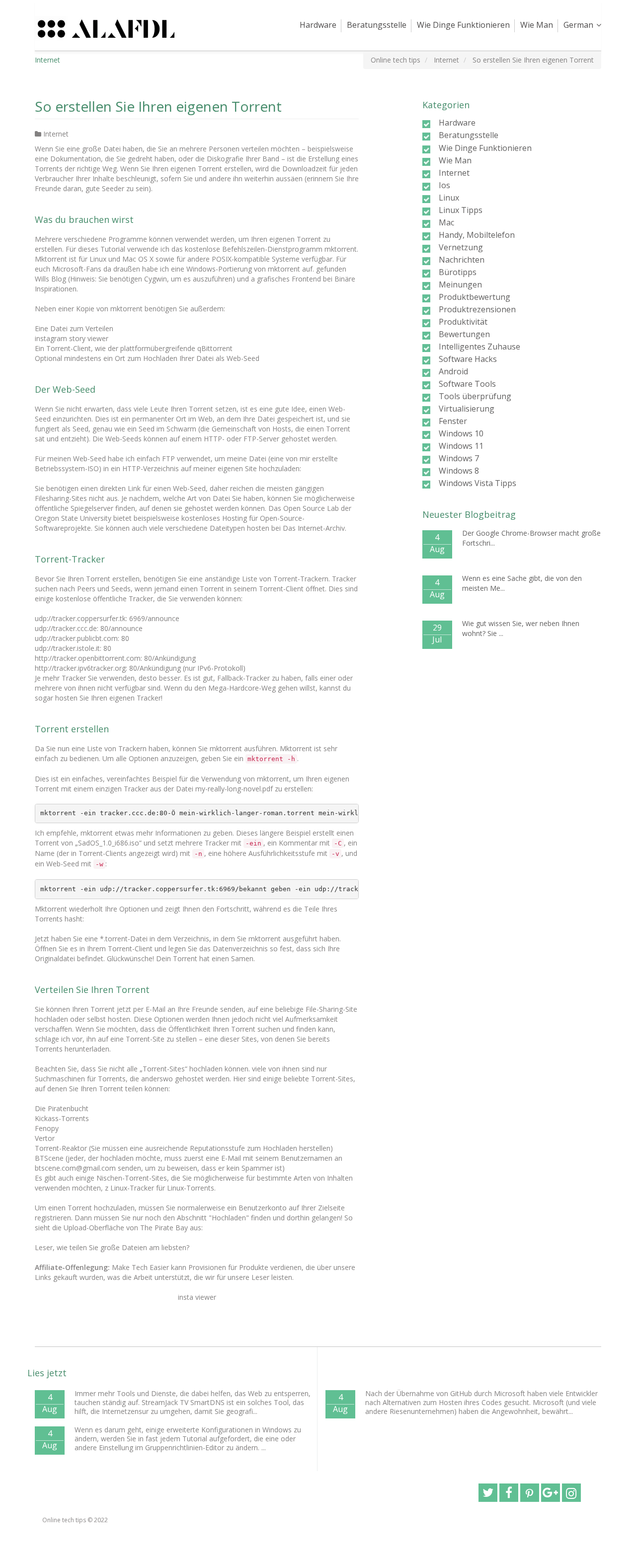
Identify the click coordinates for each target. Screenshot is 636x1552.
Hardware (318, 24)
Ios (444, 185)
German (578, 24)
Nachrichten (461, 259)
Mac (446, 222)
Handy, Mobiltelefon (477, 234)
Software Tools (467, 383)
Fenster (453, 421)
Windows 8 (459, 470)
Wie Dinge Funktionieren (463, 24)
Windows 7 (459, 458)
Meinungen (460, 284)
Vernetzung (461, 247)
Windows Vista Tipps (477, 483)
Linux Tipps (460, 210)
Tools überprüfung (475, 396)
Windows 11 (461, 445)
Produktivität (463, 321)
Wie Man (536, 24)
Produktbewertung (474, 296)
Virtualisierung (466, 408)
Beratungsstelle (376, 24)
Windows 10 (461, 433)
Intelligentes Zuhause (479, 346)
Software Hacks (468, 358)
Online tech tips (64, 1520)
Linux (449, 197)
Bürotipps (458, 272)
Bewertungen (464, 334)
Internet (56, 134)
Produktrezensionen (477, 309)
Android (453, 371)
